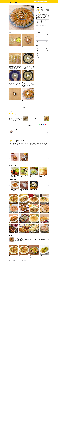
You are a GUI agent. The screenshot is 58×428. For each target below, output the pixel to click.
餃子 (14, 260)
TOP (9, 260)
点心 (12, 260)
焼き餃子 (18, 260)
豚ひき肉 (37, 36)
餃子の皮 (37, 34)
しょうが (37, 39)
